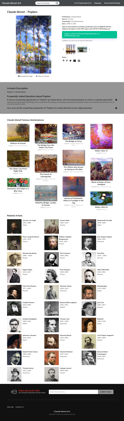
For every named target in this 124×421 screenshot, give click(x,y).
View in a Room (43, 76)
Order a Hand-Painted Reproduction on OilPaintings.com (81, 34)
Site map (10, 407)
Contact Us (20, 407)
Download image (26, 76)
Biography (97, 3)
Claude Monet (20, 92)
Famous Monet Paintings (112, 3)
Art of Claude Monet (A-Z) (83, 3)
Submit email (105, 392)
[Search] (57, 3)
